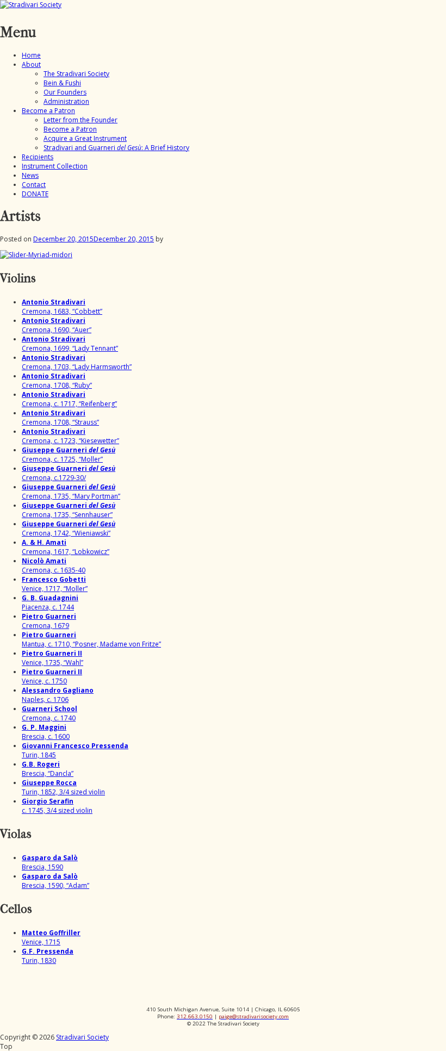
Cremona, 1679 (49, 621)
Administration (66, 101)
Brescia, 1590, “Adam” (55, 881)
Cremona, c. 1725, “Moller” (68, 454)
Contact (34, 184)
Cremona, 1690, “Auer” (56, 325)
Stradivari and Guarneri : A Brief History (116, 147)
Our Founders (65, 92)
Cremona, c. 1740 (49, 713)
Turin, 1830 (47, 956)
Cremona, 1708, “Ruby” (57, 380)
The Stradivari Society (76, 73)
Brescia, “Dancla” (47, 769)
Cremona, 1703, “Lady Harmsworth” (77, 362)
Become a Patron (48, 110)
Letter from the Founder (80, 120)
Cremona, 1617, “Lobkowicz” (65, 547)
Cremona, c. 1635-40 (53, 565)
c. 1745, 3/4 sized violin (57, 806)
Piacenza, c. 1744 (50, 602)
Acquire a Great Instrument (85, 138)
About (31, 64)
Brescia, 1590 (50, 862)
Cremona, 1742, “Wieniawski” (68, 528)
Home (31, 55)
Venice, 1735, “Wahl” (52, 658)
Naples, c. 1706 (58, 695)
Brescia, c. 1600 (46, 732)
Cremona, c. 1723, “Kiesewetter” (70, 436)
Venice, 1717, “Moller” (55, 584)
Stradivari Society (82, 1037)
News (30, 175)
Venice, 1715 (51, 937)
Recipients (37, 156)
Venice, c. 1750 (52, 676)
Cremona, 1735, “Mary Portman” (71, 491)
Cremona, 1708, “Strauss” (60, 417)
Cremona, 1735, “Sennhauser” (68, 510)
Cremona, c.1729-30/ (68, 473)
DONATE (35, 193)
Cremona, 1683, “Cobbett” (62, 306)
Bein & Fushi (62, 83)
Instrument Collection (55, 166)
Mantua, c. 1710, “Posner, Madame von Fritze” (91, 639)
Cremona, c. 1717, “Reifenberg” (69, 399)
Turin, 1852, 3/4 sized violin (63, 787)
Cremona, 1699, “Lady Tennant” (70, 343)
